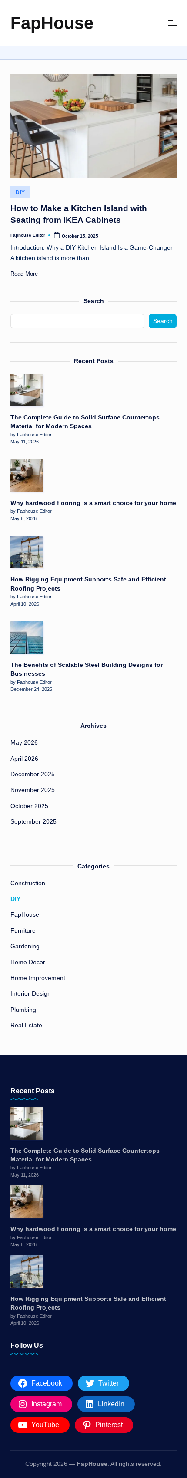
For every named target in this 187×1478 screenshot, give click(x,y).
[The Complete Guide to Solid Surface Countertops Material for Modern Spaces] (26, 390)
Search (93, 300)
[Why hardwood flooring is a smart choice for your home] (26, 475)
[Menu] (172, 22)
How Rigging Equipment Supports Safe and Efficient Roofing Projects (88, 583)
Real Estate (26, 1025)
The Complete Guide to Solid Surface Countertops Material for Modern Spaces (85, 421)
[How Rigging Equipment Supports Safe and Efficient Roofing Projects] (26, 552)
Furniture (23, 930)
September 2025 (33, 821)
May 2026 (24, 742)
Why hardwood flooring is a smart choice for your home (93, 503)
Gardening (25, 946)
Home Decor (27, 962)
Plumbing (23, 1009)
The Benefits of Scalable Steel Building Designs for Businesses (86, 669)
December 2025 (32, 774)
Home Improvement (37, 978)
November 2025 (32, 790)
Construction (27, 883)
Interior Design (30, 993)
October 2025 (29, 806)
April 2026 (24, 758)
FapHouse (52, 23)
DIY (20, 192)
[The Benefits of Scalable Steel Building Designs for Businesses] (26, 637)
